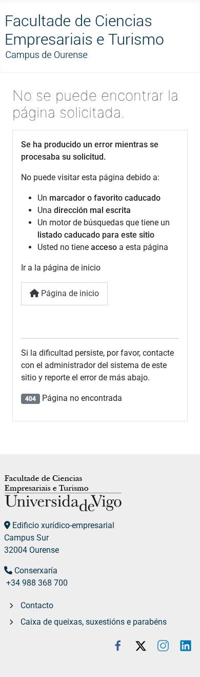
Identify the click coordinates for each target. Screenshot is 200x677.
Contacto (37, 605)
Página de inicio (69, 293)
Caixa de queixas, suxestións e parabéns (94, 622)
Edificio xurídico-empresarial (63, 525)
